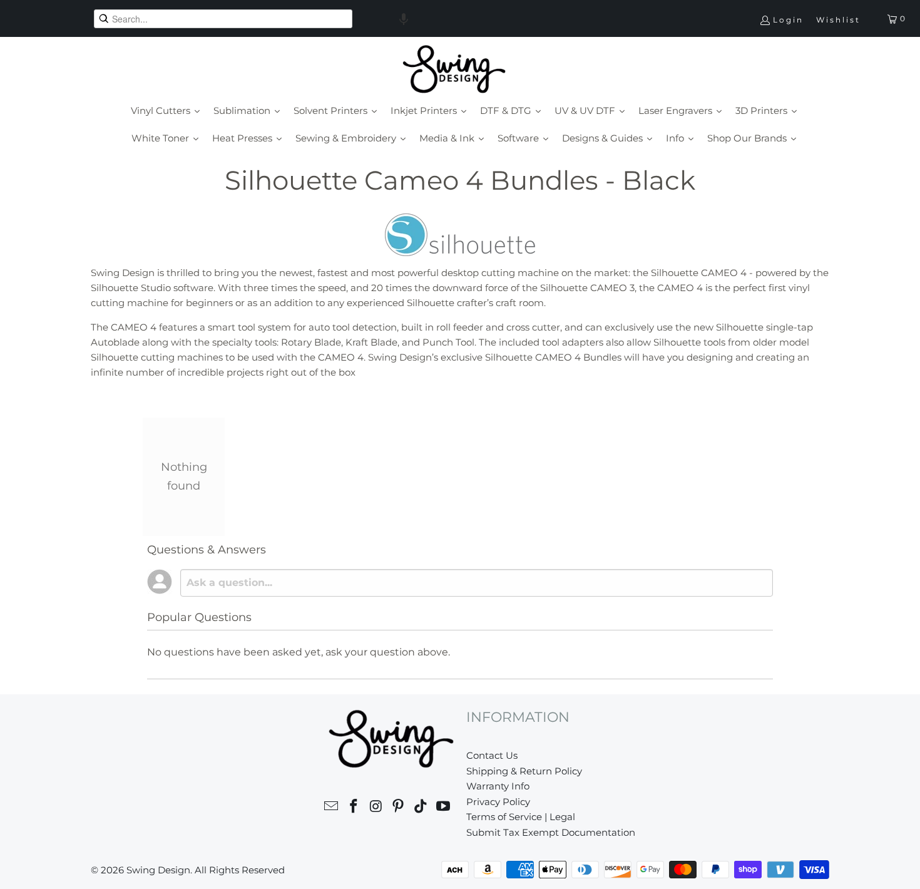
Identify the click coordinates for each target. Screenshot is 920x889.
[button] (403, 18)
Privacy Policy (498, 802)
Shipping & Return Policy (524, 771)
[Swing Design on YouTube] (443, 808)
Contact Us (492, 755)
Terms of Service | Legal (520, 817)
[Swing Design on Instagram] (376, 808)
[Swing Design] (454, 70)
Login (788, 19)
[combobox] (223, 18)
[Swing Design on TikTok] (421, 808)
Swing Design (158, 870)
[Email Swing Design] (331, 808)
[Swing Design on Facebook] (354, 808)
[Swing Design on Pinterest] (398, 808)
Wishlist (838, 19)
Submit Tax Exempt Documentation (550, 832)
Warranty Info (497, 786)
